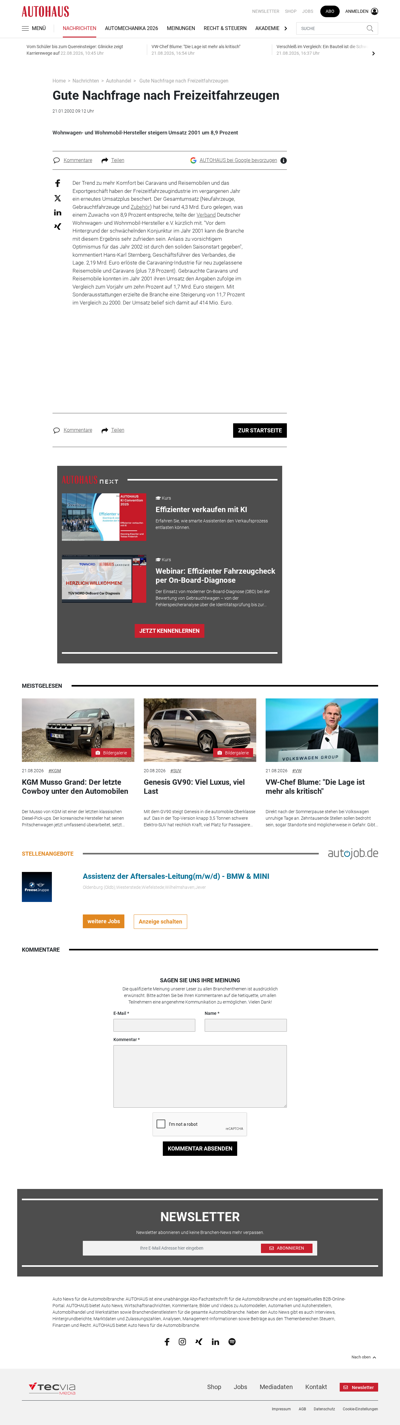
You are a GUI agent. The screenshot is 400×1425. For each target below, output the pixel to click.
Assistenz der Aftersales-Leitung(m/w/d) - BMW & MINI (176, 876)
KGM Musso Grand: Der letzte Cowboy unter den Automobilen (75, 787)
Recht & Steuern (225, 28)
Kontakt (316, 1387)
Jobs (307, 11)
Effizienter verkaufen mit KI (201, 509)
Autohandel (118, 81)
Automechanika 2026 (131, 28)
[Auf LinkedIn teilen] (57, 212)
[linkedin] (215, 1341)
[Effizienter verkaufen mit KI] (104, 517)
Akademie (267, 28)
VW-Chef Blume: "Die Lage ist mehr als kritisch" (315, 787)
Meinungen (181, 28)
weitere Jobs (104, 921)
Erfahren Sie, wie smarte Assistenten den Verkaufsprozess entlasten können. (212, 524)
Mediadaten (276, 1387)
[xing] (198, 1341)
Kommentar (125, 1039)
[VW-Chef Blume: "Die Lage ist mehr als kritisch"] (322, 730)
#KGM (54, 770)
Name (211, 1013)
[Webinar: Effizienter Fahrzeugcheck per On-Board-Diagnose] (104, 578)
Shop (291, 11)
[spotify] (232, 1341)
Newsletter (265, 11)
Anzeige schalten (160, 921)
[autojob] (353, 853)
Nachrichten (79, 28)
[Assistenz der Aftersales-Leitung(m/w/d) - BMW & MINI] (37, 886)
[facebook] (167, 1341)
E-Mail (119, 1013)
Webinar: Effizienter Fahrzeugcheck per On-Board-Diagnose (215, 576)
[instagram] (182, 1341)
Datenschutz (324, 1409)
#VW (297, 770)
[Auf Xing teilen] (57, 226)
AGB (302, 1409)
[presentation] (373, 53)
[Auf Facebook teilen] (57, 183)
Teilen (117, 160)
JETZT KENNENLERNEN (169, 630)
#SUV (175, 770)
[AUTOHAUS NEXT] (90, 479)
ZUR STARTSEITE (260, 430)
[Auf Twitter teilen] (57, 197)
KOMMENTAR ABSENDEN (200, 1148)
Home (59, 81)
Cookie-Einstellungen (360, 1409)
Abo (330, 11)
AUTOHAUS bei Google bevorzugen (238, 160)
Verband (206, 215)
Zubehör (140, 207)
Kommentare (78, 160)
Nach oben (361, 1357)
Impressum (281, 1409)
